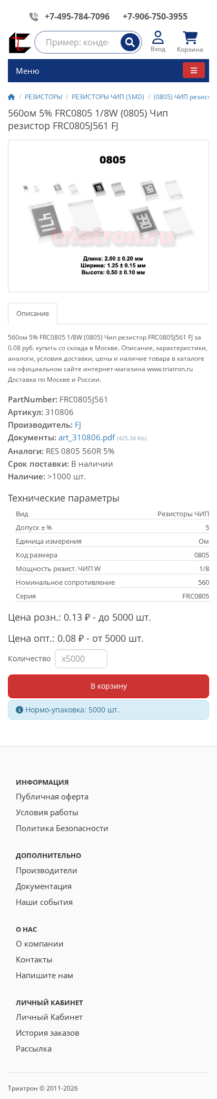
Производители (46, 870)
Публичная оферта (52, 796)
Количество (29, 658)
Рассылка (34, 1048)
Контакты (34, 959)
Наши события (44, 901)
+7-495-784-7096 (77, 16)
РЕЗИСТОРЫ (43, 96)
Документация (44, 886)
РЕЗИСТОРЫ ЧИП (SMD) (108, 96)
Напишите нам (44, 975)
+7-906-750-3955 (155, 16)
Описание (32, 313)
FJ (78, 424)
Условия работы (47, 812)
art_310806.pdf (86, 437)
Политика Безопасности (62, 828)
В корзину (109, 686)
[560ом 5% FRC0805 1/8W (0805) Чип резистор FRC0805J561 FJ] (108, 216)
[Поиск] (130, 42)
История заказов (48, 1032)
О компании (40, 943)
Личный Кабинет (49, 1016)
